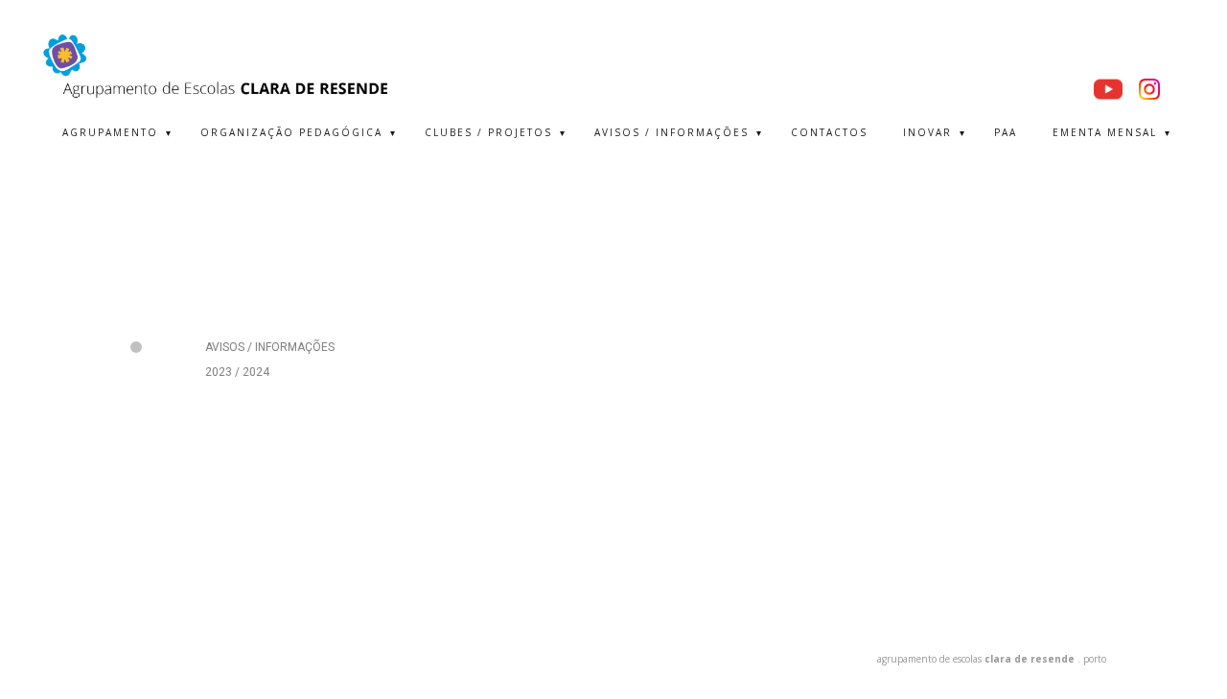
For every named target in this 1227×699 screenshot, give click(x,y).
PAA (1005, 132)
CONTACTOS (829, 132)
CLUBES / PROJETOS (488, 132)
